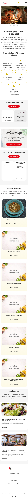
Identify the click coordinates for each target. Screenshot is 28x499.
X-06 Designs (23, 493)
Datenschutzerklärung (14, 484)
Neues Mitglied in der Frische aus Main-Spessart (13, 450)
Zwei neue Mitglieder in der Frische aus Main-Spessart (13, 420)
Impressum (14, 480)
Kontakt (14, 477)
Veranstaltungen (14, 473)
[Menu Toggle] (26, 2)
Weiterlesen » (4, 427)
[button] (10, 25)
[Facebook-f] (19, 2)
